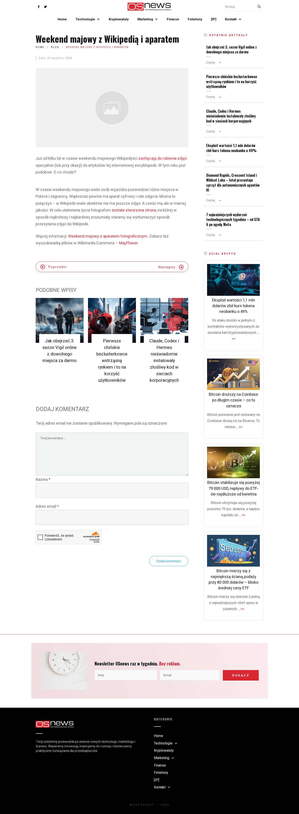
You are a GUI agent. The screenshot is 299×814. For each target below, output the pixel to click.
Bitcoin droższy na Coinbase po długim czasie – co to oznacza (233, 400)
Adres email (47, 506)
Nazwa (43, 479)
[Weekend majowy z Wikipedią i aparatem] (112, 107)
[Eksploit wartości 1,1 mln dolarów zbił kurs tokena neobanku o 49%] (233, 280)
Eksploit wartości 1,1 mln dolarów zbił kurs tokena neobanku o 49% (231, 148)
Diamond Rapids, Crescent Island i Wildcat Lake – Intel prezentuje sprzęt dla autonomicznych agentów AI (233, 183)
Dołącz (240, 675)
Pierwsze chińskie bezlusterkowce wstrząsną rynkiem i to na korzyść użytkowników (111, 360)
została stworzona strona (134, 210)
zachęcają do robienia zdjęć (162, 158)
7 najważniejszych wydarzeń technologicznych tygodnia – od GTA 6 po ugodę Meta (233, 219)
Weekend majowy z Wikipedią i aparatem (107, 38)
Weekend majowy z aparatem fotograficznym (107, 236)
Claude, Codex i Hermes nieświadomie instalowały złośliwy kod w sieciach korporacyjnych (164, 360)
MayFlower (128, 243)
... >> (239, 427)
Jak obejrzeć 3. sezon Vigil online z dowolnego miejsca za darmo (231, 49)
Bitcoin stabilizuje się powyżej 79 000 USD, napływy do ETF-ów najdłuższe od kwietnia (233, 488)
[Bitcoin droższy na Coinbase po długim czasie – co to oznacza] (233, 374)
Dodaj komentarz (169, 561)
